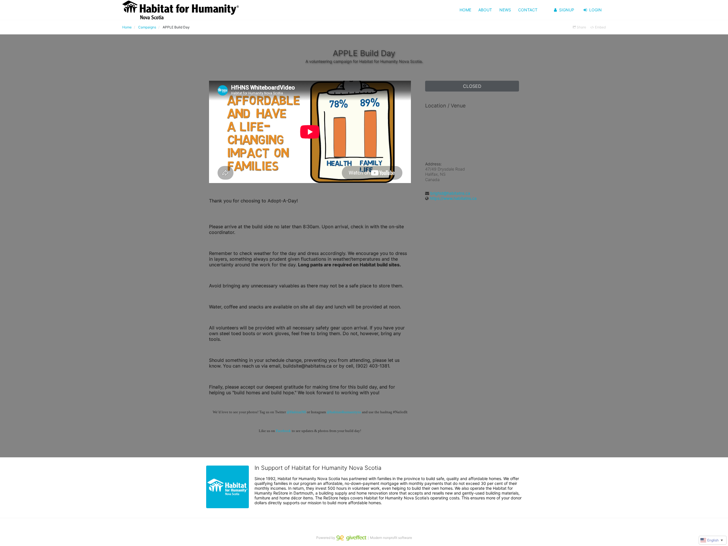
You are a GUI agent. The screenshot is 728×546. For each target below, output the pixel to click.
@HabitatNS (296, 412)
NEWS (505, 9)
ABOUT (485, 9)
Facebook (283, 431)
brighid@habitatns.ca (450, 193)
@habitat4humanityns (344, 412)
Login (595, 9)
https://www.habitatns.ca (453, 198)
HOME (465, 9)
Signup (566, 9)
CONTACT (527, 9)
